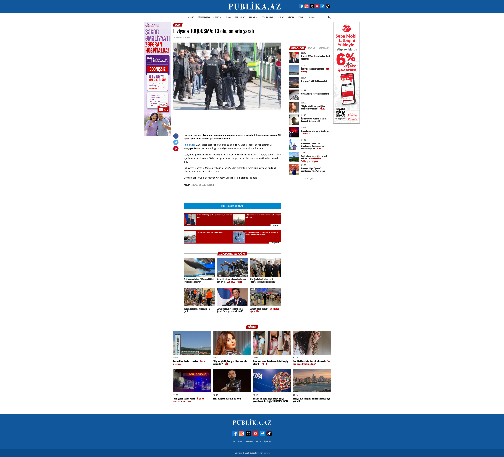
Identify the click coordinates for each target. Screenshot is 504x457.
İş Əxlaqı (267, 441)
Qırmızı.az (217, 17)
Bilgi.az (280, 17)
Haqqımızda (237, 441)
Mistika (291, 17)
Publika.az (189, 144)
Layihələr (312, 17)
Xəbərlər (249, 441)
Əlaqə (258, 441)
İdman (300, 17)
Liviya (195, 185)
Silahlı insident (207, 185)
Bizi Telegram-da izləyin (232, 206)
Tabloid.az (253, 17)
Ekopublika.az (267, 17)
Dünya (228, 17)
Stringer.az (240, 17)
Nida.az (191, 17)
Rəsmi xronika (204, 17)
